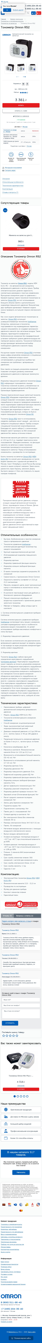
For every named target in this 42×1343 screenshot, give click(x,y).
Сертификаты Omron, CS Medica (10, 1272)
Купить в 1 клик (21, 111)
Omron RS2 (22, 283)
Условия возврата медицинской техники (13, 1284)
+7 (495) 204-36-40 (32, 6)
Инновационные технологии (9, 1264)
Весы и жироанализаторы (9, 1234)
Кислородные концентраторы (10, 1249)
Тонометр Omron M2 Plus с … (21, 1076)
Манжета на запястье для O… (21, 235)
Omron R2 (30, 414)
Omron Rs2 (13, 657)
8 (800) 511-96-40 (33, 9)
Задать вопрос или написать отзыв (16, 921)
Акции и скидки (5, 1252)
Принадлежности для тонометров (11, 1227)
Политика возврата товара (9, 1282)
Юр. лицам (4, 1277)
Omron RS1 (12, 300)
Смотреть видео (10, 170)
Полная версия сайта (22, 1338)
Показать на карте (6, 1322)
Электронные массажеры (9, 1242)
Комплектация (7, 189)
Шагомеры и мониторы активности (11, 1237)
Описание (6, 179)
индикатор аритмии (8, 662)
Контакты (4, 1279)
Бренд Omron (5, 1262)
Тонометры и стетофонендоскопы (11, 1224)
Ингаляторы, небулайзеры (9, 1229)
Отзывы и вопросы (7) (10, 192)
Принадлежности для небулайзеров (12, 1232)
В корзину (21, 249)
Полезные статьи (6, 1267)
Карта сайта (31, 1332)
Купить (21, 105)
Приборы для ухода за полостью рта (12, 1244)
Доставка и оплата (6, 1274)
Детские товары (5, 1247)
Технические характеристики (12, 186)
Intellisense (32, 322)
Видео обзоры (5, 1269)
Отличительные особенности (12, 182)
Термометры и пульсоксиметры (10, 1239)
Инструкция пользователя (13, 168)
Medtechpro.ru (13, 1332)
